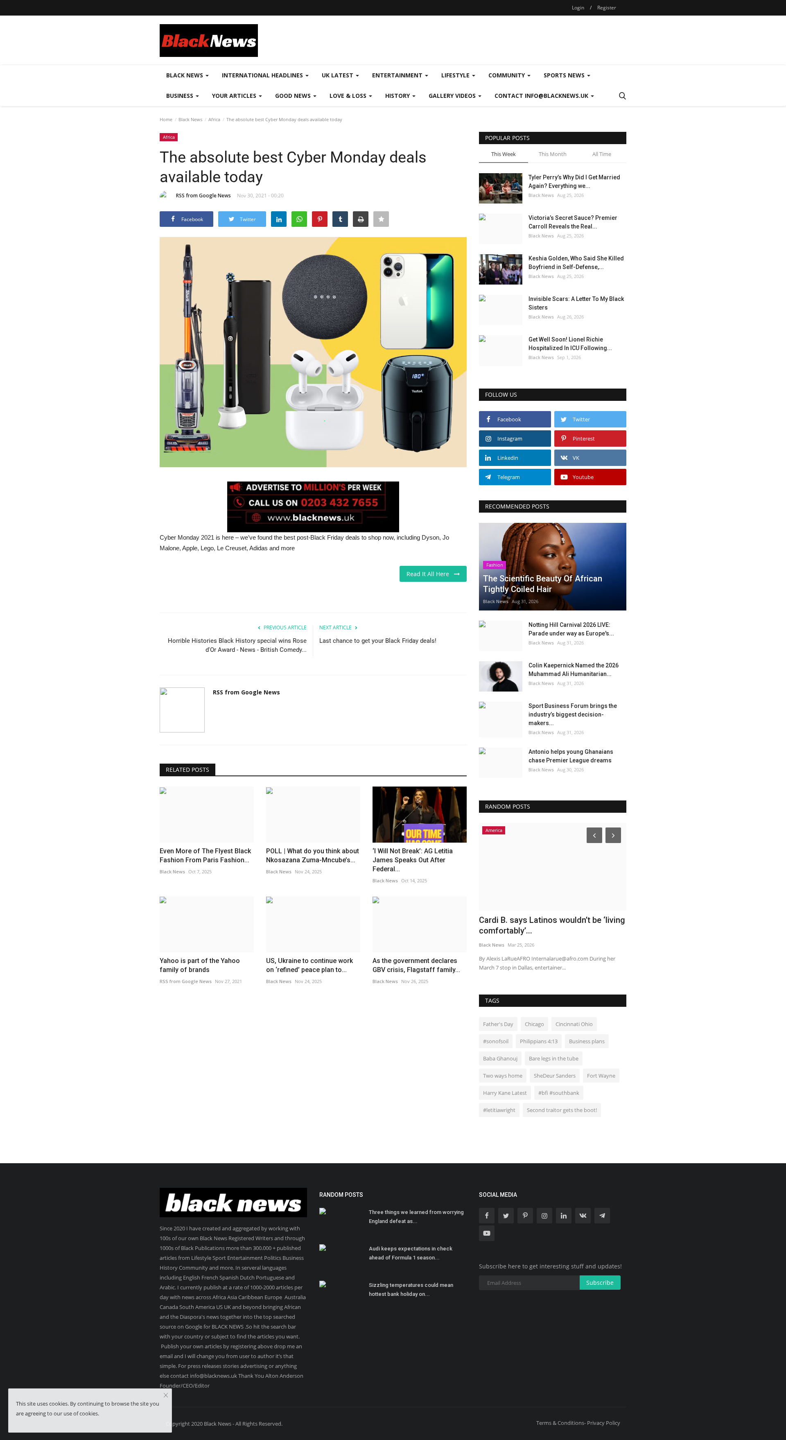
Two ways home (502, 1075)
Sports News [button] (565, 75)
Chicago (534, 1024)
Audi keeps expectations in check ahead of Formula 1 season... (410, 1253)
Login (578, 7)
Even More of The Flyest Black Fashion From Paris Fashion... (205, 855)
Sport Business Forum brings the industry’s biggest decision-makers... (573, 714)
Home (166, 119)
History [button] (398, 95)
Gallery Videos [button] (453, 95)
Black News (190, 119)
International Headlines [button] (263, 75)
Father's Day (498, 1024)
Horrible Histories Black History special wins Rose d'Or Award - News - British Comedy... (237, 645)
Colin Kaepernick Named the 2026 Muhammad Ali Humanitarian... (574, 669)
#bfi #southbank (558, 1092)
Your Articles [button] (235, 95)
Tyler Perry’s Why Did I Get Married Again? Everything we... (574, 181)
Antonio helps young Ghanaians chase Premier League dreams (571, 756)
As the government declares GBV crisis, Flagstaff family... (416, 965)
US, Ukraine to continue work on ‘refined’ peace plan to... (309, 965)
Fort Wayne (601, 1075)
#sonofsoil (495, 1041)
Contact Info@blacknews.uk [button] (542, 95)
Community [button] (507, 75)
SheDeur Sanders (555, 1075)
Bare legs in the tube (553, 1058)
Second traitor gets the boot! (562, 1110)
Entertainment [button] (398, 75)
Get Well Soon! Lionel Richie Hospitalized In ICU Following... (570, 343)
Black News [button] (185, 75)
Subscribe (600, 1282)
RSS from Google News (203, 195)
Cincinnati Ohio (574, 1024)
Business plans (587, 1041)
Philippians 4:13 (539, 1041)
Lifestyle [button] (456, 75)
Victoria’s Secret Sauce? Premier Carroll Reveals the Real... (573, 222)
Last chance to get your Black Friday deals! (377, 640)
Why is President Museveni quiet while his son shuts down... (550, 925)
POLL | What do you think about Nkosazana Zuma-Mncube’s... (312, 855)
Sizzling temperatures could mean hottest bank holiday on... (411, 1289)
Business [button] (180, 95)
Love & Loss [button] (349, 95)
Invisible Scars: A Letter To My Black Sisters (576, 303)
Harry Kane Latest (505, 1092)
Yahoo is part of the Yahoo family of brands (200, 965)
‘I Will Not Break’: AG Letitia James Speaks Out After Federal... (413, 860)
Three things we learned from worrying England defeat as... (416, 1216)
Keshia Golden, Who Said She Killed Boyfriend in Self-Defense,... (576, 262)
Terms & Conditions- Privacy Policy (578, 1422)
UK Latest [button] (338, 75)
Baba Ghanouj (500, 1058)
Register (606, 7)
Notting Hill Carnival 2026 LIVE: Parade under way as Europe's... (571, 629)
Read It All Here (430, 574)
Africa (214, 119)
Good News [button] (293, 95)
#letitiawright (499, 1110)
